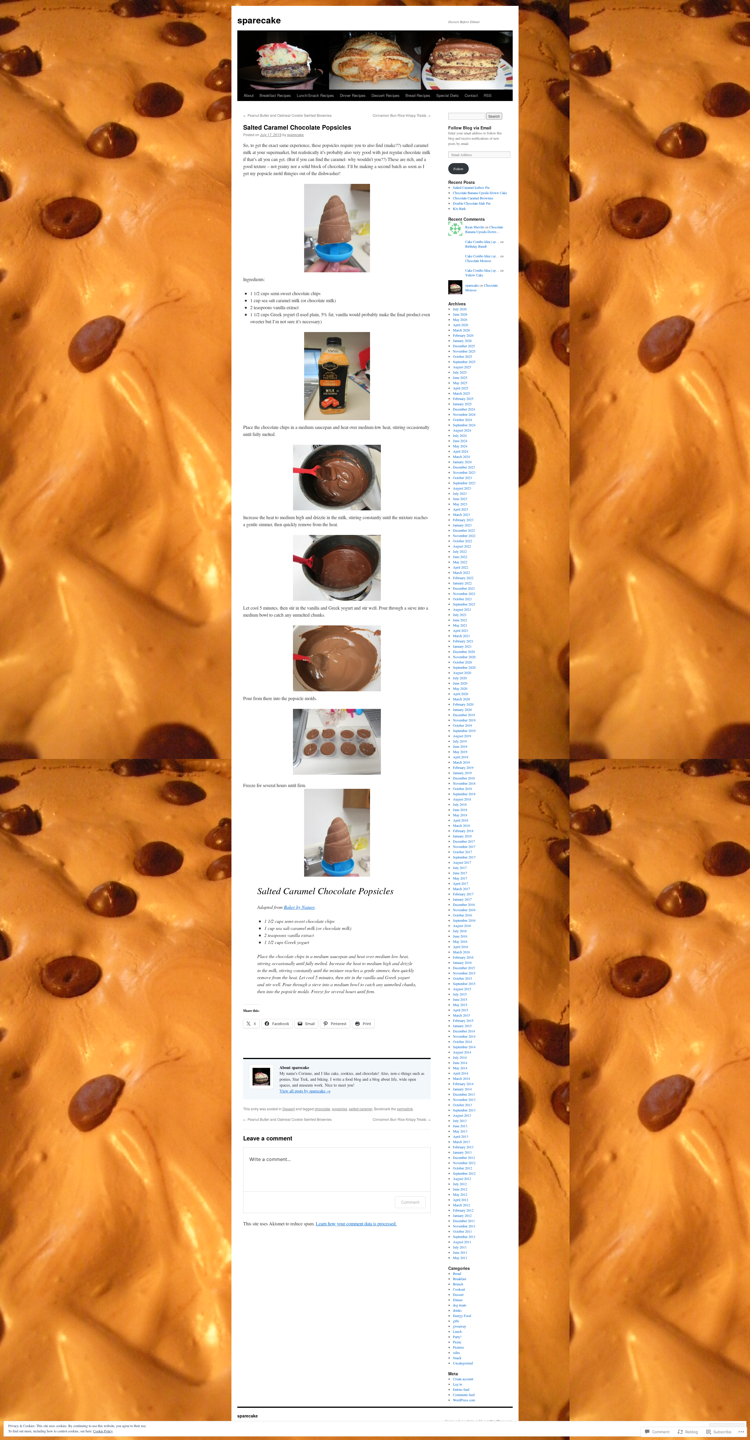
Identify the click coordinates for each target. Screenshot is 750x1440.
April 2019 (460, 757)
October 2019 (462, 725)
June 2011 (460, 1252)
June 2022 (460, 556)
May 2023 (460, 504)
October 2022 (462, 540)
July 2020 (460, 677)
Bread (457, 1273)
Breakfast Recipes (275, 95)
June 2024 (460, 440)
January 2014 (462, 1089)
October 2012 (462, 1168)
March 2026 (461, 330)
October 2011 (462, 1231)
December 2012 (464, 1157)
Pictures (458, 1347)
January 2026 (462, 340)
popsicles (339, 1108)
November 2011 (464, 1226)
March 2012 (461, 1205)
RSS (488, 95)
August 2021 (462, 609)
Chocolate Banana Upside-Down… (484, 229)
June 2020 (460, 683)
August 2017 (462, 862)
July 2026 (460, 309)
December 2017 (464, 841)
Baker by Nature (299, 907)
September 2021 (464, 604)
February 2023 (463, 519)
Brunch (458, 1284)
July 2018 (460, 804)
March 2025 (461, 393)
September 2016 (464, 920)
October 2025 (462, 356)
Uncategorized (463, 1363)
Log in (457, 1384)
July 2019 (460, 741)
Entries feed (461, 1389)
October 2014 (462, 1041)
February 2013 (463, 1147)
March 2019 (461, 762)
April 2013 (460, 1136)
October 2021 (462, 598)
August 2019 (462, 735)
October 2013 (462, 1104)
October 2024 (462, 419)
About (249, 95)
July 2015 (460, 994)
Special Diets (447, 95)
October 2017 (462, 851)
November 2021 (464, 593)
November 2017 (464, 846)
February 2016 (463, 957)
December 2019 (464, 714)
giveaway (459, 1326)
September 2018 (464, 793)
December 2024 (464, 409)
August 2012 (462, 1178)
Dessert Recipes (385, 95)
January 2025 (462, 403)
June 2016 (460, 936)
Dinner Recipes (353, 95)
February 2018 (463, 830)
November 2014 (464, 1036)
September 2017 (464, 857)
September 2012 (464, 1173)
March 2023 (461, 514)
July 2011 (460, 1247)
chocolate (322, 1108)
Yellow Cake (474, 275)
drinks (457, 1310)
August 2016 (462, 925)
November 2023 (464, 472)
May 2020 (460, 688)
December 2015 (464, 967)
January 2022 (462, 583)
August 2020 (462, 672)
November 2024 (464, 414)
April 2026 (460, 324)
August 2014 (462, 1052)
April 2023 (460, 509)
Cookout (459, 1289)
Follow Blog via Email (469, 128)
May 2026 (460, 319)
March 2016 (461, 952)
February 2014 (463, 1083)
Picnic (457, 1342)
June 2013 (460, 1125)
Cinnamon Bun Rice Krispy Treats (402, 115)
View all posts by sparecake (304, 1091)
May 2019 (460, 751)
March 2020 (461, 699)
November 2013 (464, 1099)
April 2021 (460, 630)
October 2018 (462, 788)
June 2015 (460, 999)
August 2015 (462, 988)
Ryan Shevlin (474, 227)
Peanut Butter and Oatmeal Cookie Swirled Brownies (287, 115)
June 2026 (460, 314)
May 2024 (460, 446)
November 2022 (464, 535)
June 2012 (460, 1189)
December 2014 (464, 1031)
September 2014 (464, 1046)
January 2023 (462, 525)
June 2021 (460, 620)
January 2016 (462, 962)
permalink (405, 1108)
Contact (471, 95)
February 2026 (463, 335)
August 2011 (462, 1241)
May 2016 (460, 941)
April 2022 (460, 567)
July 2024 (460, 435)
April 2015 (460, 1010)
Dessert (288, 1108)
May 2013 (460, 1131)
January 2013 (462, 1152)
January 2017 (462, 899)
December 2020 (464, 651)
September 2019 (464, 730)
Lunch (457, 1331)
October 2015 (462, 978)
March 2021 (461, 635)
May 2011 (460, 1257)
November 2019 (464, 720)
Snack (457, 1357)
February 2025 (463, 398)
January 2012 (462, 1215)
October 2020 (462, 662)
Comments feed (464, 1394)
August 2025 (462, 367)
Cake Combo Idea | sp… (482, 241)
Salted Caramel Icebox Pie (471, 187)
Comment (410, 1202)
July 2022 (460, 551)
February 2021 (463, 641)
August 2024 (462, 430)
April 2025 (460, 388)
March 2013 (461, 1141)
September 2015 (464, 983)
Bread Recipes (417, 95)
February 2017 (463, 894)
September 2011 (464, 1236)
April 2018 (460, 820)
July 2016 (460, 930)
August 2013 (462, 1115)
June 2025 (460, 377)
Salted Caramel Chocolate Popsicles (297, 127)
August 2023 (462, 488)
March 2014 (461, 1078)
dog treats (459, 1305)
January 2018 (462, 836)
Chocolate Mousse (478, 260)
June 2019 (460, 746)
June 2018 (460, 809)
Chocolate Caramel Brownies (473, 198)
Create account (463, 1378)
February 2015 (463, 1020)
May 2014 (460, 1068)
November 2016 (464, 909)
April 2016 (460, 946)
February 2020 (463, 704)
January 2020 (462, 709)
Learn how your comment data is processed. (356, 1223)
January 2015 (462, 1025)
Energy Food (462, 1315)
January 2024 (462, 461)
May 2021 (460, 625)
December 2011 (464, 1220)
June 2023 (460, 498)
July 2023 (460, 493)
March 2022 (461, 572)
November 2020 (464, 656)
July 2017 (460, 867)
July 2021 (460, 614)
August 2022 (462, 546)
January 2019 (462, 772)
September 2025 (464, 361)
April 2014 (460, 1073)
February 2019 (463, 767)
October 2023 (462, 477)
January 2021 (462, 646)
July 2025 (460, 372)
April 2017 (460, 883)
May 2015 (460, 1004)
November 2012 (464, 1162)
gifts (456, 1320)
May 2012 (460, 1194)
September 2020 (464, 667)
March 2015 (461, 1015)
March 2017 (461, 888)
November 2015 (464, 973)
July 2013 (460, 1120)
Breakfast (459, 1278)
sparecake (259, 19)
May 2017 (460, 878)
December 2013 (464, 1094)
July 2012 (460, 1183)
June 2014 (460, 1062)
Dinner (458, 1299)
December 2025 (464, 345)
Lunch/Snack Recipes (315, 95)
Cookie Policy (103, 1431)
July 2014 (460, 1057)
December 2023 (464, 467)
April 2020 (460, 693)
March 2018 (461, 825)
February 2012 (463, 1210)
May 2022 (460, 562)
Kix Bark (459, 208)
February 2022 (463, 577)
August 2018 (462, 799)
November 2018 (464, 783)
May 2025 (460, 382)
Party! (457, 1336)
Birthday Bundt (476, 246)
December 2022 (464, 530)
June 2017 (460, 873)
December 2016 (464, 904)
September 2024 (464, 425)
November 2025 (464, 351)
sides (456, 1352)
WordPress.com (464, 1400)
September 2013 (464, 1110)
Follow (458, 168)
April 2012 (460, 1199)
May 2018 (460, 815)
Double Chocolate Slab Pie (471, 203)
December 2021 (464, 588)
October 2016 (462, 915)
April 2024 (460, 451)
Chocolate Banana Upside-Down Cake (480, 192)
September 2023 (464, 482)
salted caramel (360, 1108)
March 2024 (461, 456)
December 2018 (464, 778)
